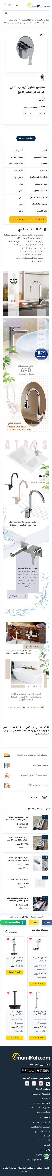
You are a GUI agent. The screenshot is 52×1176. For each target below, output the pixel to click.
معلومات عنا (43, 1112)
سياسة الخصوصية (40, 1127)
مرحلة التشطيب (27, 20)
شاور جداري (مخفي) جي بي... (15, 1013)
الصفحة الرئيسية (43, 20)
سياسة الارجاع (42, 1131)
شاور (44, 23)
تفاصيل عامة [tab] (26, 138)
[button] (43, 1070)
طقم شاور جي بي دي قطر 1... (15, 959)
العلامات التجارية (41, 1103)
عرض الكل (12, 932)
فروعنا (47, 1145)
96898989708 (43, 1155)
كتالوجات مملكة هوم (39, 1108)
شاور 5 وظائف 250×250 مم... (39, 1013)
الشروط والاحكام (41, 1122)
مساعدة (46, 1136)
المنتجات (45, 1099)
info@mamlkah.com (39, 1160)
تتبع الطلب (44, 1141)
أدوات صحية (13, 20)
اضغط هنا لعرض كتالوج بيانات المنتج (28, 219)
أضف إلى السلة (33, 922)
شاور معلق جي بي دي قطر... (37, 959)
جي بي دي (35, 797)
